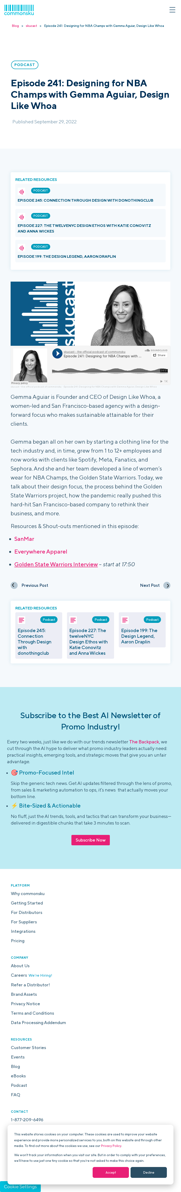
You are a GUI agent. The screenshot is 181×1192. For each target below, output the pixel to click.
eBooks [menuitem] (18, 1075)
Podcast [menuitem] (19, 1085)
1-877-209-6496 (27, 1119)
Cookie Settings (20, 1186)
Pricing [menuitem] (18, 940)
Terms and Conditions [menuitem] (32, 1013)
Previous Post (34, 585)
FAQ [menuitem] (15, 1094)
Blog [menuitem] (15, 1066)
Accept (111, 1172)
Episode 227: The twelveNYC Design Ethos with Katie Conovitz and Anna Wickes (88, 642)
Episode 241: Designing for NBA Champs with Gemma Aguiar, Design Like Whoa (110, 386)
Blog (15, 26)
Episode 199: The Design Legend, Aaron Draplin (67, 256)
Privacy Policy (111, 1146)
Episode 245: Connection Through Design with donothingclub (85, 200)
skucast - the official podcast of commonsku (36, 386)
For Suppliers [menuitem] (24, 921)
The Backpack (144, 741)
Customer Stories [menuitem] (28, 1047)
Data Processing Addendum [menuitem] (38, 1022)
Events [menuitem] (18, 1056)
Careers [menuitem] (31, 975)
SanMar (24, 538)
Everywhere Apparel (40, 551)
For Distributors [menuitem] (26, 912)
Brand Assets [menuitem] (24, 994)
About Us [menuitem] (20, 965)
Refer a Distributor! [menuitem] (30, 984)
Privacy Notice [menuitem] (25, 1003)
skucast (31, 26)
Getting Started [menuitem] (27, 902)
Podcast (40, 190)
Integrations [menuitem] (23, 931)
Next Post (150, 585)
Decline (148, 1172)
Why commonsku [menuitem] (28, 893)
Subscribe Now (91, 840)
